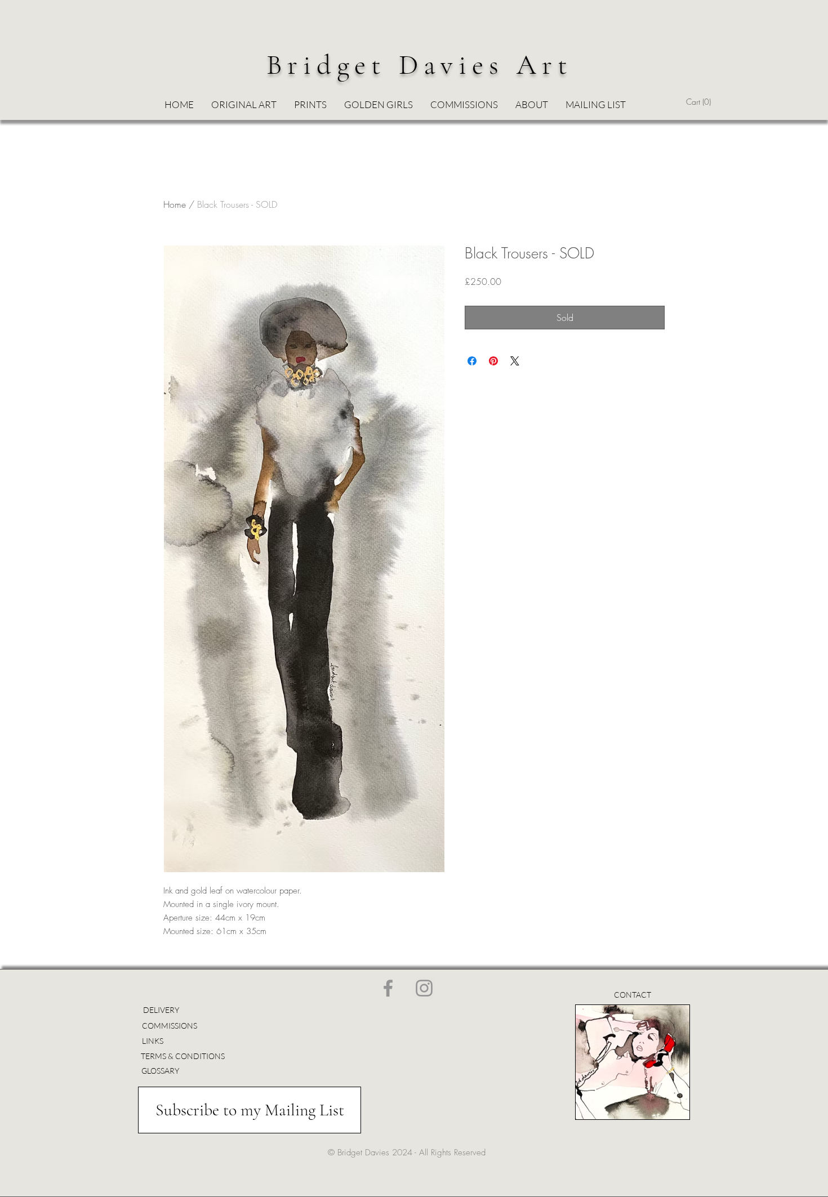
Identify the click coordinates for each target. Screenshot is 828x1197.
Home (174, 204)
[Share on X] (515, 361)
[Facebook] (388, 988)
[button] (378, 105)
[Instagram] (424, 988)
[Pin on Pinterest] (493, 361)
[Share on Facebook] (472, 361)
